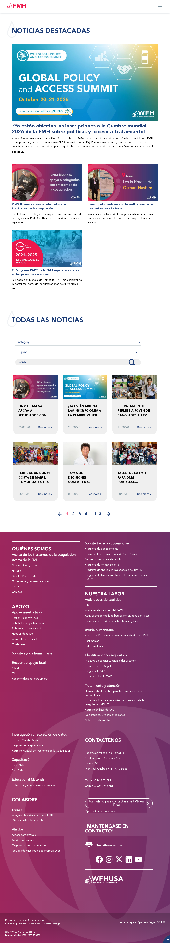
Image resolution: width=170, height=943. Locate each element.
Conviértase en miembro (26, 639)
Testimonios (92, 641)
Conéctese (18, 644)
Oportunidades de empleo (101, 811)
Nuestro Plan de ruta (24, 576)
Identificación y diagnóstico (106, 655)
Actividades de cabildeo (103, 600)
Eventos (17, 810)
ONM (15, 587)
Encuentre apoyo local (25, 618)
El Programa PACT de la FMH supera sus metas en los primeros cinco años (45, 272)
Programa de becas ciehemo (101, 549)
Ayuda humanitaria (99, 630)
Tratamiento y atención (102, 686)
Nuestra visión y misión (25, 565)
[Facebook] (99, 859)
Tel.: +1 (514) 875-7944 (98, 780)
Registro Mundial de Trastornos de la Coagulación (41, 751)
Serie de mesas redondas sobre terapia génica (111, 621)
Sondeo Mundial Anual (25, 740)
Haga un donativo (22, 634)
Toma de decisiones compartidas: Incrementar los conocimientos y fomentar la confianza (83, 477)
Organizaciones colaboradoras (29, 845)
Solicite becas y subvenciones (29, 623)
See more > (45, 427)
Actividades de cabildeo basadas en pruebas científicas (117, 616)
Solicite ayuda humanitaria (27, 628)
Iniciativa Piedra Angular (99, 666)
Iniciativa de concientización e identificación (110, 661)
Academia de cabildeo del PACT (104, 610)
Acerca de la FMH (25, 560)
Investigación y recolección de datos (39, 734)
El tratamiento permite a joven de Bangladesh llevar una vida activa (134, 411)
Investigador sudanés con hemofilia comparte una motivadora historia (120, 206)
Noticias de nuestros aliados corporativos (36, 851)
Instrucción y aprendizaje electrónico (33, 785)
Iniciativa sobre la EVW (98, 676)
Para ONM (18, 765)
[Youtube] (138, 859)
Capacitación (21, 760)
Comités (17, 592)
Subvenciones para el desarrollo (103, 559)
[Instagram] (109, 859)
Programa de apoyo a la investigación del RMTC (113, 570)
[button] (78, 352)
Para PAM (18, 770)
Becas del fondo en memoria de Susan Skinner (111, 554)
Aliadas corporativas (24, 835)
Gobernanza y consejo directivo (30, 581)
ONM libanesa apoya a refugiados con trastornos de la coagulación (39, 206)
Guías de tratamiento (97, 720)
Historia (16, 571)
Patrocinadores (94, 646)
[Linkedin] (128, 859)
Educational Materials (28, 779)
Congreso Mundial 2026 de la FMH (32, 815)
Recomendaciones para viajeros (30, 679)
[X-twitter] (118, 859)
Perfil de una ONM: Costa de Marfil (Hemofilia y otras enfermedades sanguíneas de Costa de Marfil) (34, 477)
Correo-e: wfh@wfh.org (99, 786)
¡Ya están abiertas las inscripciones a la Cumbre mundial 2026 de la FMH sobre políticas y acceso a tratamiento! (79, 129)
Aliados (17, 829)
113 (97, 514)
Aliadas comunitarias (23, 840)
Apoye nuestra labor (27, 612)
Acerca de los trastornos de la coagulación (44, 555)
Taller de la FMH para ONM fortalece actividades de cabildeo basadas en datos (133, 477)
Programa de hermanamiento (102, 565)
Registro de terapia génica (27, 745)
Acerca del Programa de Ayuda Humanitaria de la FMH (117, 635)
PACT (88, 605)
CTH (15, 673)
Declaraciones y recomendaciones (105, 715)
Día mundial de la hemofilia (27, 820)
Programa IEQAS (95, 671)
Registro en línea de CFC (99, 710)
